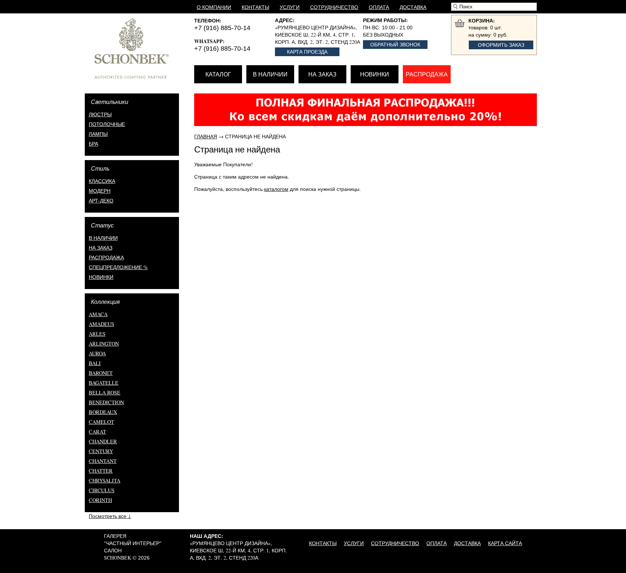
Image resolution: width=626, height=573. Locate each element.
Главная (205, 136)
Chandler (103, 441)
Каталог (218, 74)
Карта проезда (307, 51)
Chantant (103, 460)
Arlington (104, 343)
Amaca (98, 314)
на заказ (100, 247)
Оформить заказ (501, 44)
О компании (214, 7)
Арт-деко (101, 200)
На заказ (322, 74)
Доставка (413, 7)
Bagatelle (103, 382)
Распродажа (427, 74)
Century (101, 451)
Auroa (97, 353)
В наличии (270, 74)
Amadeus (101, 324)
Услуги (290, 7)
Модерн (99, 190)
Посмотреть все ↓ (110, 516)
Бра (93, 143)
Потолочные (107, 124)
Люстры (100, 114)
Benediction (106, 402)
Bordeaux (103, 412)
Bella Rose (104, 392)
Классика (102, 180)
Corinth (100, 500)
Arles (97, 333)
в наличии (103, 237)
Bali (95, 363)
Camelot (101, 421)
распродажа (106, 257)
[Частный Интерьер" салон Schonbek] (139, 48)
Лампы (98, 133)
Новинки (374, 74)
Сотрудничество (334, 7)
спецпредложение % (118, 267)
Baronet (101, 372)
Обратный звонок (395, 44)
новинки (101, 276)
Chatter (101, 470)
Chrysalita (104, 480)
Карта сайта (505, 543)
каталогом (276, 188)
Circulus (101, 490)
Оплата (379, 7)
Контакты (255, 7)
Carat (97, 431)
